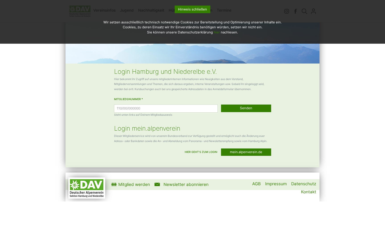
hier (217, 32)
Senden (246, 108)
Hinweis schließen (192, 9)
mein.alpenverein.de (246, 152)
